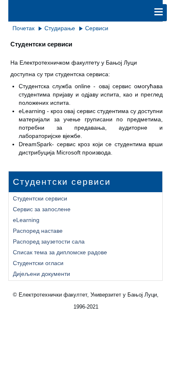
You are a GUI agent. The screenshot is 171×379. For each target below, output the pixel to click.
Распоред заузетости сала (49, 241)
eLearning (26, 220)
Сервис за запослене (42, 209)
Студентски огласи (38, 263)
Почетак (23, 28)
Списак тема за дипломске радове (60, 252)
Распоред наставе (38, 230)
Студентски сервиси (40, 198)
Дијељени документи (41, 273)
